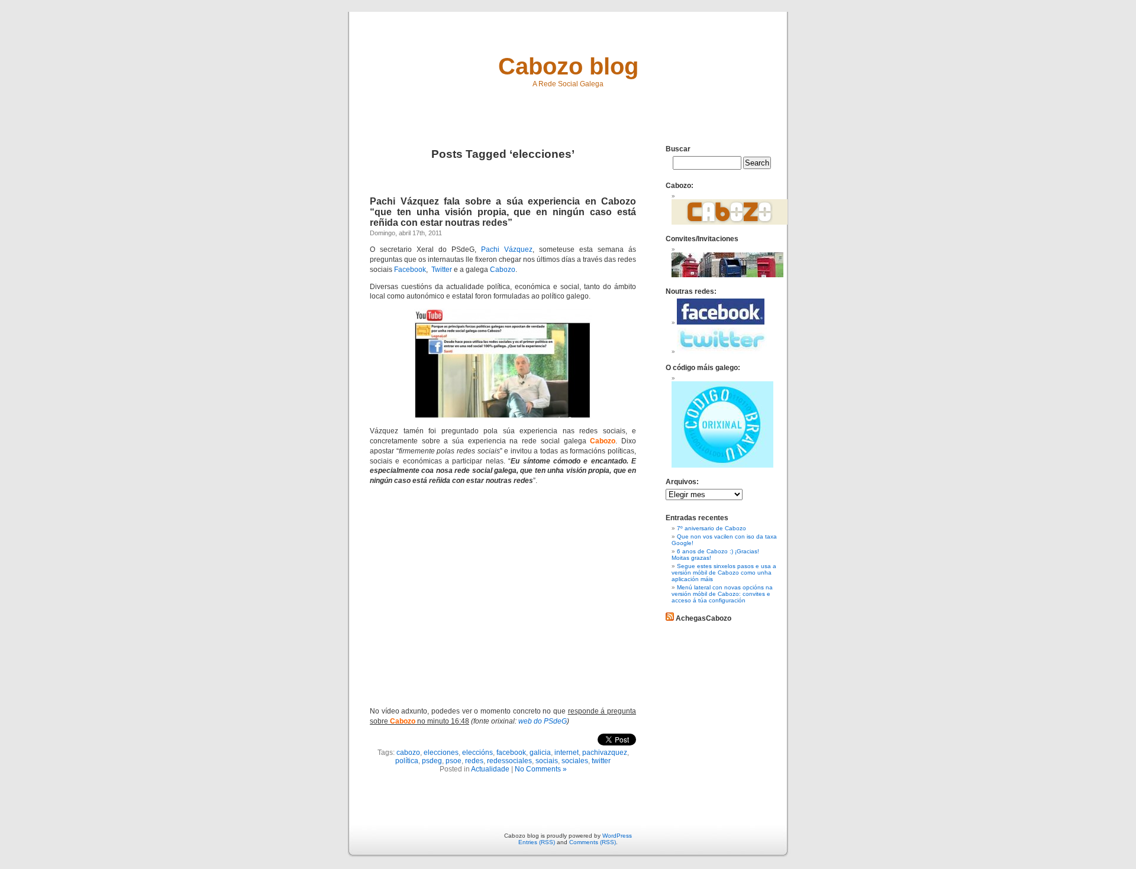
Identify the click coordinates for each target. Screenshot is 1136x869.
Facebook (410, 269)
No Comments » (541, 769)
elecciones (441, 752)
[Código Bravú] (722, 465)
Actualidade (490, 769)
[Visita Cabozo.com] (730, 222)
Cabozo (502, 269)
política (406, 761)
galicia (540, 752)
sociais (546, 761)
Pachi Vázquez (506, 249)
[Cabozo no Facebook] (720, 322)
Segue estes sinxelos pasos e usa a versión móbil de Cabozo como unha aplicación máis (724, 572)
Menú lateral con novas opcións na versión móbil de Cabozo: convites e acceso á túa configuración (722, 594)
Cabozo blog (568, 66)
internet (566, 752)
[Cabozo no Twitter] (722, 351)
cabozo (408, 752)
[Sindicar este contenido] (670, 618)
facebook (511, 752)
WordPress (617, 835)
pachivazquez (604, 752)
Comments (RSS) (592, 842)
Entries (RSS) (536, 842)
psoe (454, 761)
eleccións (477, 752)
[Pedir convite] (727, 275)
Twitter (441, 269)
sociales (574, 761)
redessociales (509, 761)
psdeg (432, 761)
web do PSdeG (542, 721)
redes (474, 761)
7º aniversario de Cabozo (711, 528)
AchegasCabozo (703, 618)
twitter (601, 761)
